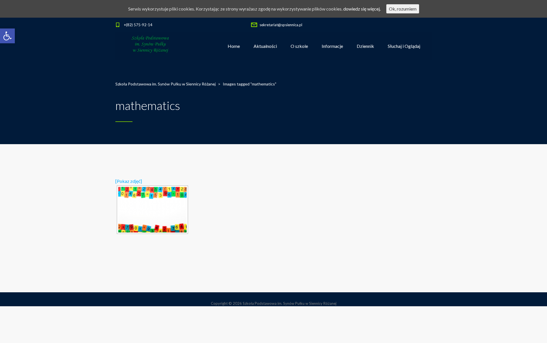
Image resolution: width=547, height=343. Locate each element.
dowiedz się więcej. (362, 8)
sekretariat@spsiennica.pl (281, 25)
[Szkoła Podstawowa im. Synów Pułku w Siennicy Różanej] (150, 46)
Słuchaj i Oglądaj (404, 46)
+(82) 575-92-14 (138, 25)
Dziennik (365, 46)
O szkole (299, 46)
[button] (7, 35)
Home (234, 46)
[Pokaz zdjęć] (128, 181)
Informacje (332, 46)
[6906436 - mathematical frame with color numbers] (152, 209)
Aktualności (265, 46)
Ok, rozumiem (403, 8)
